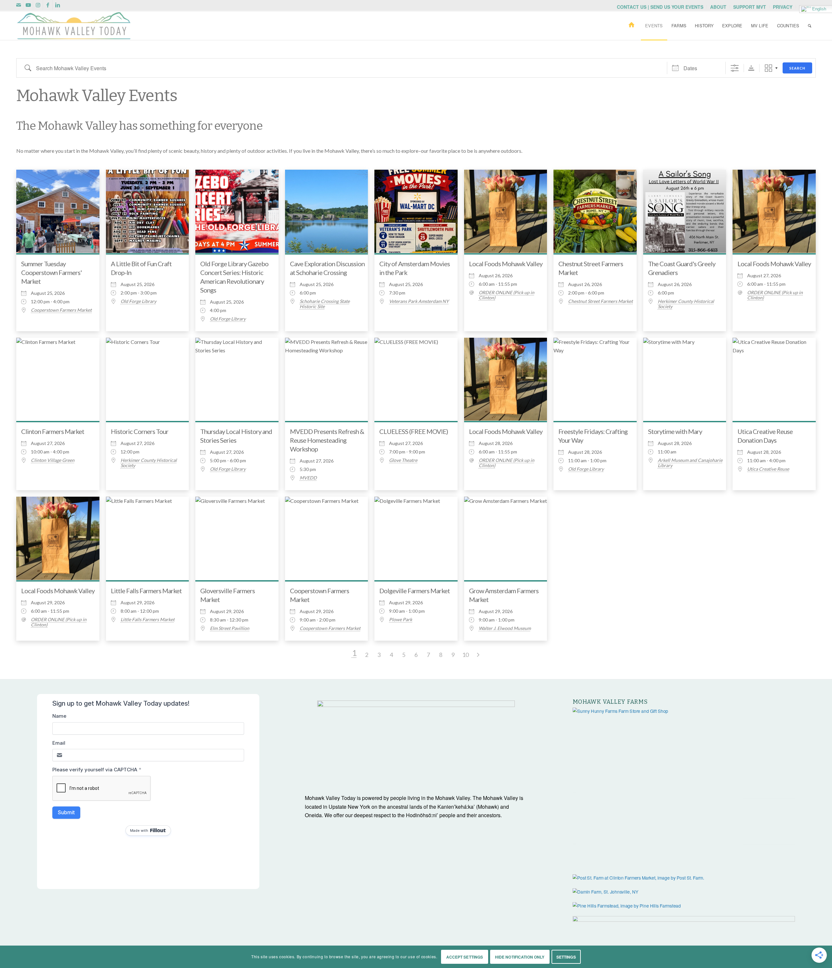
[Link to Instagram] (38, 5)
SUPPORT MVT (749, 7)
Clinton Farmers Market (52, 431)
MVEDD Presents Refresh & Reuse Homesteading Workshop (327, 440)
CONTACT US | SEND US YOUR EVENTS (660, 7)
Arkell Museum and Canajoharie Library (690, 463)
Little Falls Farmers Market (146, 591)
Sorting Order (751, 68)
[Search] (809, 25)
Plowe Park (400, 619)
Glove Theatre (403, 460)
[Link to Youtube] (28, 5)
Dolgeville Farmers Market (414, 591)
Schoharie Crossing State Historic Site (325, 304)
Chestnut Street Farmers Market (600, 301)
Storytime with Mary (675, 431)
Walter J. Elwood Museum (505, 628)
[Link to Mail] (18, 5)
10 (465, 654)
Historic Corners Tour (139, 431)
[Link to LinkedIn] (57, 5)
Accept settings (464, 957)
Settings (566, 957)
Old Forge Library (138, 301)
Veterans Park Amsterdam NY (419, 301)
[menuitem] (660, 6)
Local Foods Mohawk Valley (505, 264)
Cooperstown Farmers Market (61, 310)
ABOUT (718, 7)
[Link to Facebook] (47, 5)
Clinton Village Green (52, 460)
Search (797, 68)
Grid (768, 68)
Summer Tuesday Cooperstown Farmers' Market (51, 272)
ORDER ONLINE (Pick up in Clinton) (506, 295)
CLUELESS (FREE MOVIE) (413, 431)
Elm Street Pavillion (229, 628)
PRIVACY (782, 7)
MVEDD (308, 477)
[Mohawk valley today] (74, 25)
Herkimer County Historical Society (686, 304)
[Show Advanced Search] (735, 68)
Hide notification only (520, 957)
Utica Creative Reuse (768, 469)
